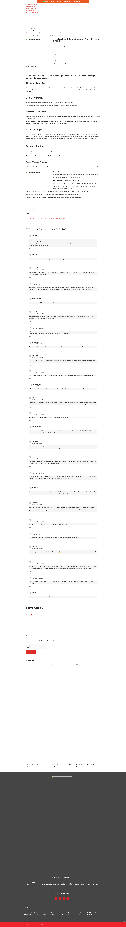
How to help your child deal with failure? (79, 913)
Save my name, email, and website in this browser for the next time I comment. (46, 640)
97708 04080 (58, 1)
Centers (72, 6)
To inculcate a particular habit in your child (35, 206)
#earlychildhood (58, 218)
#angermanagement (33, 218)
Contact (99, 6)
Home (60, 6)
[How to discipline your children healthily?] (87, 664)
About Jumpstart (80, 6)
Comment (29, 614)
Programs (65, 6)
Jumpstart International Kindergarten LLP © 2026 (34, 924)
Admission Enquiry (67, 1)
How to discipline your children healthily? (54, 913)
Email (27, 635)
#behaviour (40, 218)
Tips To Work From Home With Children (92, 913)
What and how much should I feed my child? (41, 913)
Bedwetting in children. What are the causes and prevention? (67, 914)
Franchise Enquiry (78, 1)
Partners (89, 6)
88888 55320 (48, 1)
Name (28, 630)
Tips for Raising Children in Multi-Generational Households (29, 914)
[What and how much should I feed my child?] (63, 664)
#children (52, 218)
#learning (64, 218)
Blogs (94, 6)
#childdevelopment (46, 218)
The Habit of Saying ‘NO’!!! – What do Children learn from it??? (40, 209)
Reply (30, 248)
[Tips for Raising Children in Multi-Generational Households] (38, 664)
